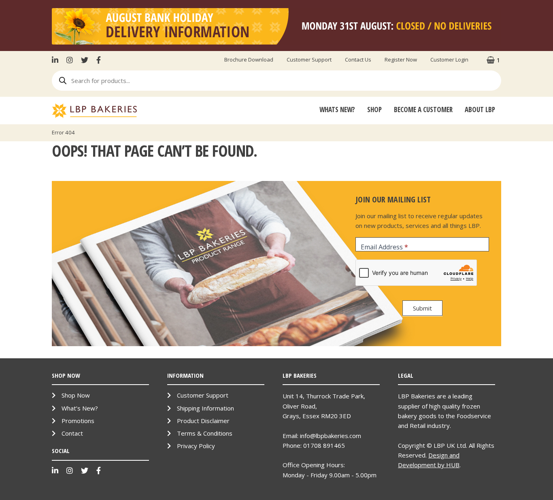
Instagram (69, 60)
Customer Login (449, 59)
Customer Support (309, 59)
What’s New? (80, 408)
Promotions (78, 421)
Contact (72, 433)
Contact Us (358, 59)
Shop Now (76, 395)
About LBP (480, 109)
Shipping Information (205, 408)
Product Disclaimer (203, 421)
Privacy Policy (196, 446)
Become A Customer (423, 109)
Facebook (98, 60)
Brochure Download (248, 59)
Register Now (401, 59)
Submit (422, 308)
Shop (374, 109)
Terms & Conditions (204, 433)
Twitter (84, 60)
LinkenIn (57, 60)
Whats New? (337, 109)
